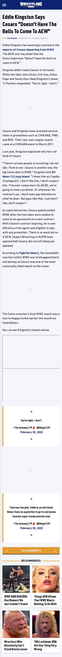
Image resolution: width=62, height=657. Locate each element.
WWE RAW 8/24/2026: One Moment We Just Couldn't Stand (16, 600)
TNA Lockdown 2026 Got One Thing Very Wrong (45, 645)
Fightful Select (29, 253)
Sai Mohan (12, 38)
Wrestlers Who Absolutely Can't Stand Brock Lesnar (15, 645)
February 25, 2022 (31, 432)
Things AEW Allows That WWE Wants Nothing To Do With (45, 600)
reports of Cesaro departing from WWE (28, 49)
